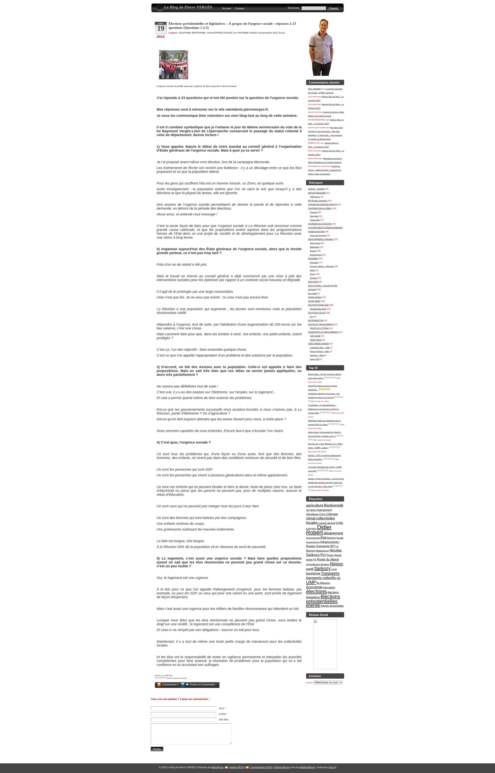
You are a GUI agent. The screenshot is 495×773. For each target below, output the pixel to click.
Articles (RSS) (236, 767)
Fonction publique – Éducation (322, 266)
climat (310, 518)
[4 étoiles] (332, 377)
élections (316, 592)
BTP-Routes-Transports (317, 201)
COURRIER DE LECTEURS (319, 224)
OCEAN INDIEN (314, 297)
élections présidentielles (323, 599)
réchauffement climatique (317, 564)
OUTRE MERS (314, 301)
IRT (332, 546)
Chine (322, 514)
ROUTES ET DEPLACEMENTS (321, 324)
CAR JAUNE (315, 336)
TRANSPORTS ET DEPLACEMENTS (323, 332)
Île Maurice (323, 582)
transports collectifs (321, 578)
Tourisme (313, 278)
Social (312, 274)
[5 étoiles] (335, 377)
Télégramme (315, 197)
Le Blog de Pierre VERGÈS (188, 7)
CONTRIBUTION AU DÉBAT (320, 208)
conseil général (326, 523)
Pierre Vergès (334, 555)
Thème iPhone (282, 767)
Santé (312, 270)
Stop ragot (314, 216)
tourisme (313, 573)
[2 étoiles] (328, 377)
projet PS (311, 559)
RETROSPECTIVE (315, 321)
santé (310, 569)
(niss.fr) (332, 767)
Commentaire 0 (170, 684)
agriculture (314, 505)
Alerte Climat (315, 243)
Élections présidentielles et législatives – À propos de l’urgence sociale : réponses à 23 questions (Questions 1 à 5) (232, 26)
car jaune (311, 510)
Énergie (313, 251)
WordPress (217, 767)
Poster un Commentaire (202, 684)
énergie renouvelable (332, 605)
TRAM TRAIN (315, 340)
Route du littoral (328, 559)
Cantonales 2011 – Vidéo (320, 348)
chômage (332, 514)
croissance (311, 528)
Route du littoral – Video (319, 351)
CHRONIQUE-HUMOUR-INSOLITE (322, 205)
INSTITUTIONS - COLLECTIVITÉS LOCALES (212, 33)
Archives (309, 683)
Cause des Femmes (318, 235)
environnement (313, 538)
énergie (313, 605)
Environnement (316, 255)
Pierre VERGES (314, 89)
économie (314, 587)
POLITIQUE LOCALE (316, 313)
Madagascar (322, 550)
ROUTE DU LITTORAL (319, 328)
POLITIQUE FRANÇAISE (318, 305)
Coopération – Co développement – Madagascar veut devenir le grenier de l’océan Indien (323, 409)
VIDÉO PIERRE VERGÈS (318, 344)
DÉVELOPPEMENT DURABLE (320, 239)
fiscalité (339, 538)
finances (331, 538)
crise (339, 523)
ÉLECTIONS (313, 282)
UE (338, 578)
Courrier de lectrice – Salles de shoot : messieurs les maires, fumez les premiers (324, 170)
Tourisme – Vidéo (317, 355)
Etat (323, 537)
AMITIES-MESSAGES (317, 193)
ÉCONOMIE (313, 259)
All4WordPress (307, 767)
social (334, 569)
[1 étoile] (325, 377)
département (333, 533)
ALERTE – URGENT (316, 189)
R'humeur (314, 212)
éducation (329, 587)
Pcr (311, 317)
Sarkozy (322, 568)
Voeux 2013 (314, 359)
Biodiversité (314, 247)
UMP (311, 582)
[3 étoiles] (330, 377)
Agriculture (314, 263)
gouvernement (313, 542)
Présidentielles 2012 (318, 309)
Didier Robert (319, 530)
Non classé (312, 293)
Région (336, 563)
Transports (330, 573)
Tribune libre (315, 220)
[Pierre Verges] (325, 669)
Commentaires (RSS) (261, 767)
